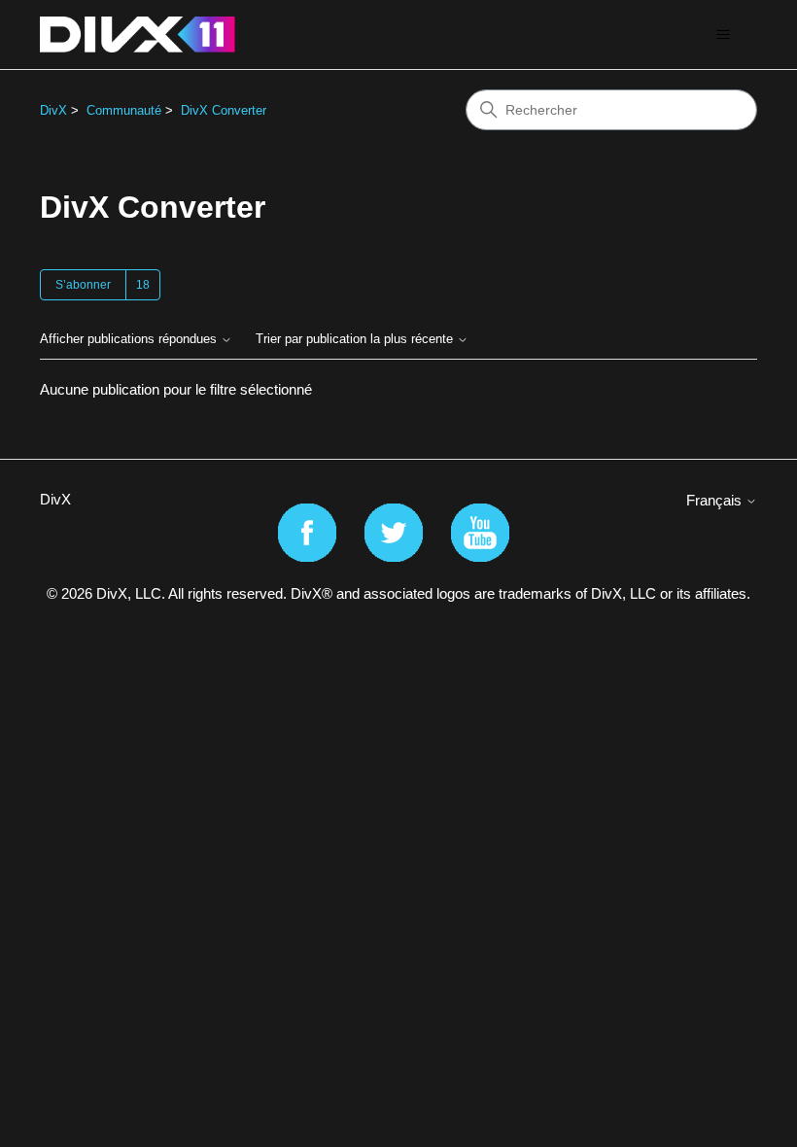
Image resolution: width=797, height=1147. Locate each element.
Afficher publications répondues (130, 339)
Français (715, 500)
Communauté (124, 110)
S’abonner (83, 285)
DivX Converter (223, 110)
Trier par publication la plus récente (356, 339)
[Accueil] (137, 34)
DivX (53, 110)
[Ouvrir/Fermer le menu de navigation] (722, 35)
